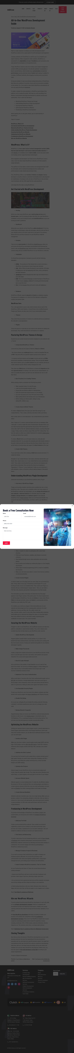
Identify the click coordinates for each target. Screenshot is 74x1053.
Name (4, 513)
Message (5, 527)
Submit (6, 543)
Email (24, 513)
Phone (4, 520)
